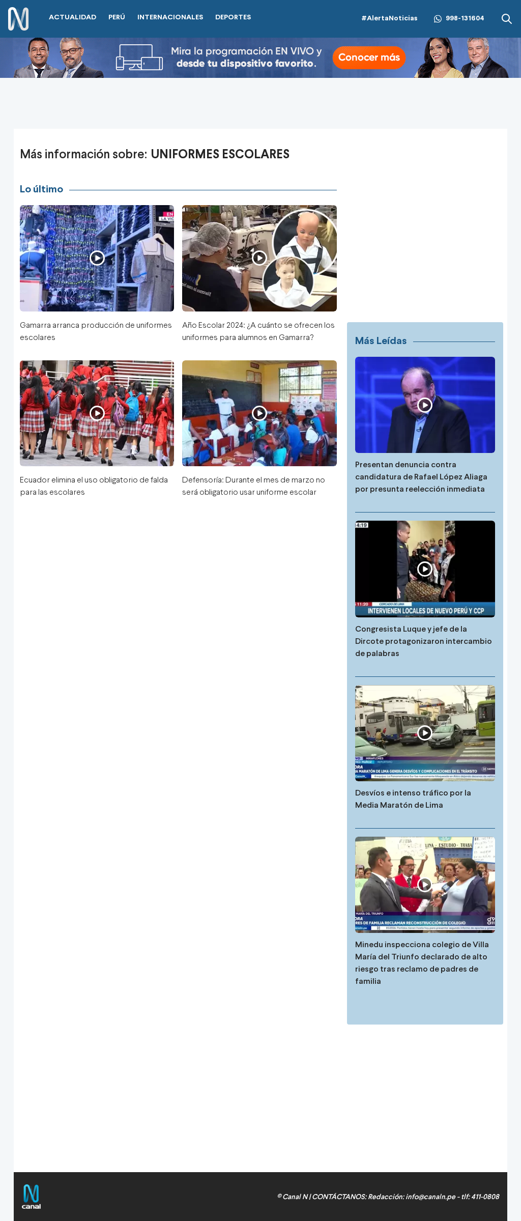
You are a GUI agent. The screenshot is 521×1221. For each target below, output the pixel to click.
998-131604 (465, 18)
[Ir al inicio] (18, 19)
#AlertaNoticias (389, 18)
